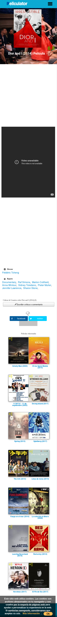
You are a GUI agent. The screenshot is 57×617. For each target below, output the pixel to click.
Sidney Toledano (27, 285)
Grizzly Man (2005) (20, 366)
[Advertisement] (28, 94)
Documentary (9, 282)
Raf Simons (24, 282)
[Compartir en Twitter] (37, 318)
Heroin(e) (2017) (20, 591)
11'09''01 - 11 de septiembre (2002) (19, 403)
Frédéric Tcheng (10, 272)
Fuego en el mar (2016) (19, 516)
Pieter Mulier (44, 285)
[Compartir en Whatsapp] (28, 323)
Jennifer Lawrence (11, 288)
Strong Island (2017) (40, 403)
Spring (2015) (19, 441)
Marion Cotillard (40, 282)
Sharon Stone (30, 288)
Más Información (31, 613)
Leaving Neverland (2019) (20, 554)
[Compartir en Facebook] (19, 318)
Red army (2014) (40, 554)
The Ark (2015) (20, 479)
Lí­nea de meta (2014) (40, 479)
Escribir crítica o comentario (30, 304)
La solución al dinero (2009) (40, 516)
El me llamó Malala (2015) (40, 366)
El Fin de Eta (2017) (40, 591)
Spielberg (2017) (40, 441)
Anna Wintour (9, 285)
